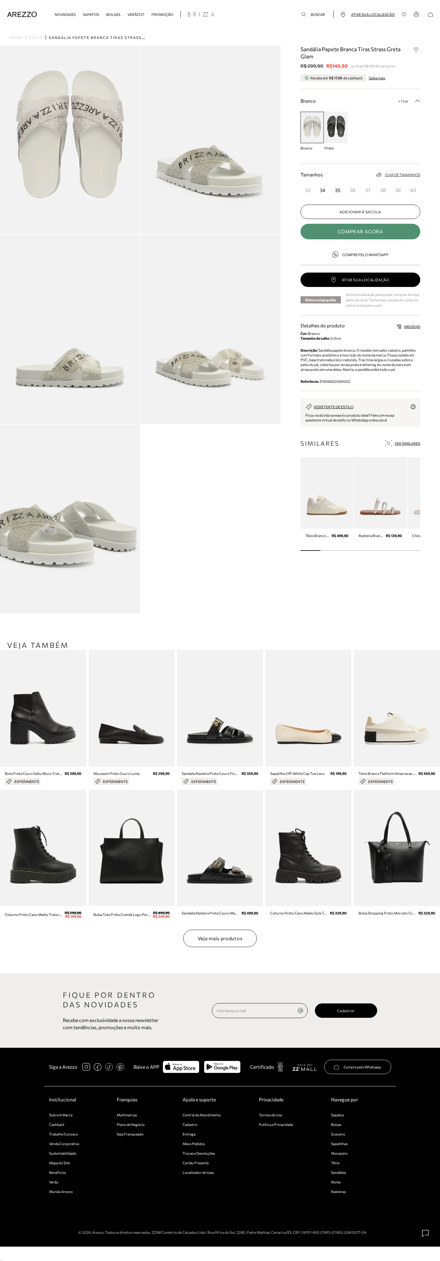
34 (322, 190)
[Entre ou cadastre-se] (417, 14)
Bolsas (113, 14)
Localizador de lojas (198, 1172)
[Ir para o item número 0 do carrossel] (311, 550)
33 (307, 190)
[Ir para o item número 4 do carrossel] (390, 550)
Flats (36, 37)
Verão (53, 1182)
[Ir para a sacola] (430, 14)
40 (413, 190)
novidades (65, 14)
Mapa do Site (59, 1163)
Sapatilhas (339, 1143)
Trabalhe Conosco (63, 1134)
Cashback (57, 1124)
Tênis (335, 1163)
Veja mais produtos (220, 938)
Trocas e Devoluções (199, 1153)
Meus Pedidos (194, 1143)
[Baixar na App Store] (181, 1067)
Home (16, 37)
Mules (336, 1182)
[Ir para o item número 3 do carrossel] (370, 550)
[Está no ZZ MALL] (304, 1067)
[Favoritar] (416, 49)
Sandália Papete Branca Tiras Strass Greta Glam (110, 37)
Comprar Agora (360, 231)
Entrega (189, 1134)
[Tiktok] (109, 1067)
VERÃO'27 (136, 14)
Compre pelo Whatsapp (365, 254)
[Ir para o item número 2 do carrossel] (350, 550)
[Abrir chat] (425, 1233)
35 (337, 190)
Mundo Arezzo (61, 1191)
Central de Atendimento (202, 1115)
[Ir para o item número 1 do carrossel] (330, 550)
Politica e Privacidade (276, 1124)
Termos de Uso (270, 1115)
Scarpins (338, 1134)
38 (383, 190)
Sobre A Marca (60, 1115)
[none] (300, 1010)
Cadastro (190, 1124)
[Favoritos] (404, 14)
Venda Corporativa (64, 1143)
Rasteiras (338, 1191)
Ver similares (407, 443)
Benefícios (57, 1172)
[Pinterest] (120, 1067)
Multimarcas (127, 1115)
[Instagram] (86, 1067)
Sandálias (338, 1172)
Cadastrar (346, 1011)
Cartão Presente (196, 1163)
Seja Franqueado (130, 1134)
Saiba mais (377, 78)
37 (367, 190)
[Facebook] (97, 1067)
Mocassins (339, 1153)
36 (353, 190)
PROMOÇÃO (162, 14)
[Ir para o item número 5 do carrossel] (410, 550)
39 (398, 190)
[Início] (22, 14)
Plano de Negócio (131, 1124)
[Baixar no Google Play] (222, 1067)
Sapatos (91, 14)
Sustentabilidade (62, 1153)
